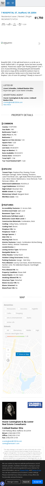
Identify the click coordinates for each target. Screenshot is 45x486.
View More (7, 105)
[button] (2, 484)
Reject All (26, 482)
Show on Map (24, 354)
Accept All (37, 482)
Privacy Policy (24, 470)
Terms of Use (36, 470)
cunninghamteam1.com (10, 443)
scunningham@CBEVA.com (12, 102)
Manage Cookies (13, 482)
